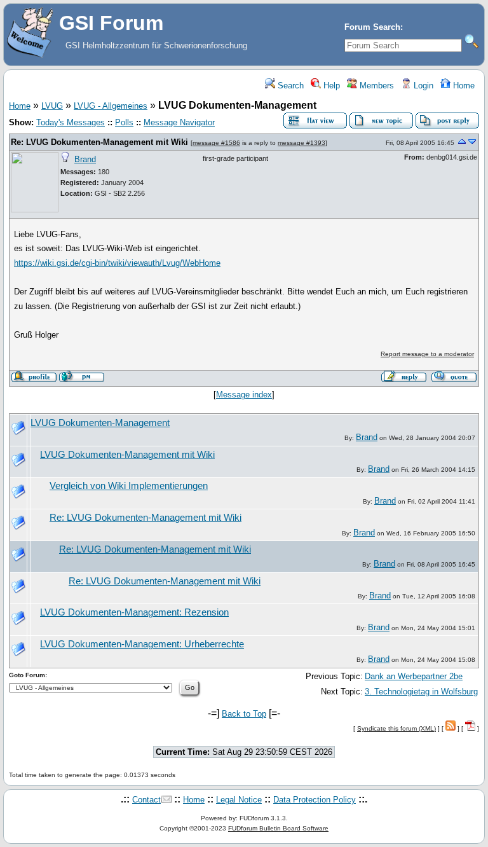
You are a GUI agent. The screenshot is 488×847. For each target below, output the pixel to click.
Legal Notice (239, 799)
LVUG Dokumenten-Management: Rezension (134, 612)
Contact (146, 799)
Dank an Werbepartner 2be (414, 676)
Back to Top (244, 714)
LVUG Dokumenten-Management (100, 423)
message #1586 (216, 142)
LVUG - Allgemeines (110, 106)
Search (289, 85)
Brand (85, 159)
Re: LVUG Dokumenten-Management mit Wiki (99, 142)
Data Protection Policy (314, 799)
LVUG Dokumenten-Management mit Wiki (127, 455)
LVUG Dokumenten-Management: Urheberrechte (142, 644)
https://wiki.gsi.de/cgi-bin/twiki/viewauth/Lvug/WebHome (117, 263)
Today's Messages (70, 122)
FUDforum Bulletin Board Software (278, 828)
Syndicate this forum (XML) (396, 728)
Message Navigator (179, 122)
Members (375, 85)
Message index (244, 394)
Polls (124, 122)
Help (330, 85)
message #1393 (301, 142)
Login (422, 85)
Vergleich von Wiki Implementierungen (129, 486)
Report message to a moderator (427, 353)
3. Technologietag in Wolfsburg (421, 691)
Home (463, 85)
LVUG (52, 106)
